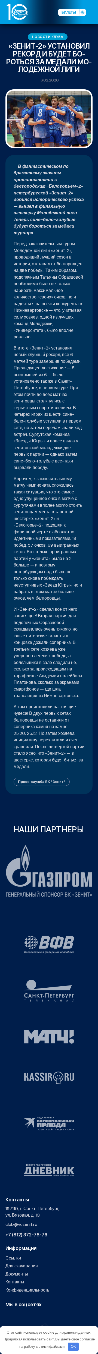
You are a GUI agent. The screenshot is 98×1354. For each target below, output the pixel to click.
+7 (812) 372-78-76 (26, 1235)
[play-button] (25, 1316)
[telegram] (34, 1316)
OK (73, 1346)
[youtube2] (17, 1316)
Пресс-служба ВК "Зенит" (41, 781)
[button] (93, 11)
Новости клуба (47, 37)
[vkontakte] (8, 1316)
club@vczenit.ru (21, 1224)
